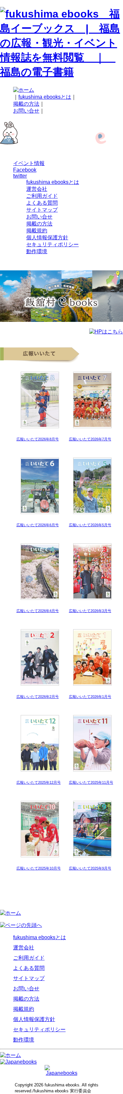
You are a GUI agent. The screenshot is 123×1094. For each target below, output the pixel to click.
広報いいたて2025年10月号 (38, 868)
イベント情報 (29, 163)
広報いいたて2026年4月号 (37, 611)
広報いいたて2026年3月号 (90, 611)
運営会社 (36, 189)
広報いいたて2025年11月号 (91, 782)
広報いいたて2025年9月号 (90, 868)
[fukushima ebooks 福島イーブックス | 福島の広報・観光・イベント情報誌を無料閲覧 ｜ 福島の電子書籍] (61, 72)
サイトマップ (42, 210)
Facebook (24, 170)
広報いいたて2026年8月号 (37, 439)
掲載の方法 (26, 104)
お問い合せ (26, 111)
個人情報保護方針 (47, 237)
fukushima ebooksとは (44, 97)
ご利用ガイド (42, 196)
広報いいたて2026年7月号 (90, 439)
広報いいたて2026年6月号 (37, 525)
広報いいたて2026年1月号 (90, 697)
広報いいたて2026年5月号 (90, 525)
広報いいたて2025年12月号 (38, 782)
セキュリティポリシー (52, 244)
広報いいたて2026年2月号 (37, 697)
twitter (20, 176)
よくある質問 (42, 203)
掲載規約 (36, 230)
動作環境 (36, 251)
